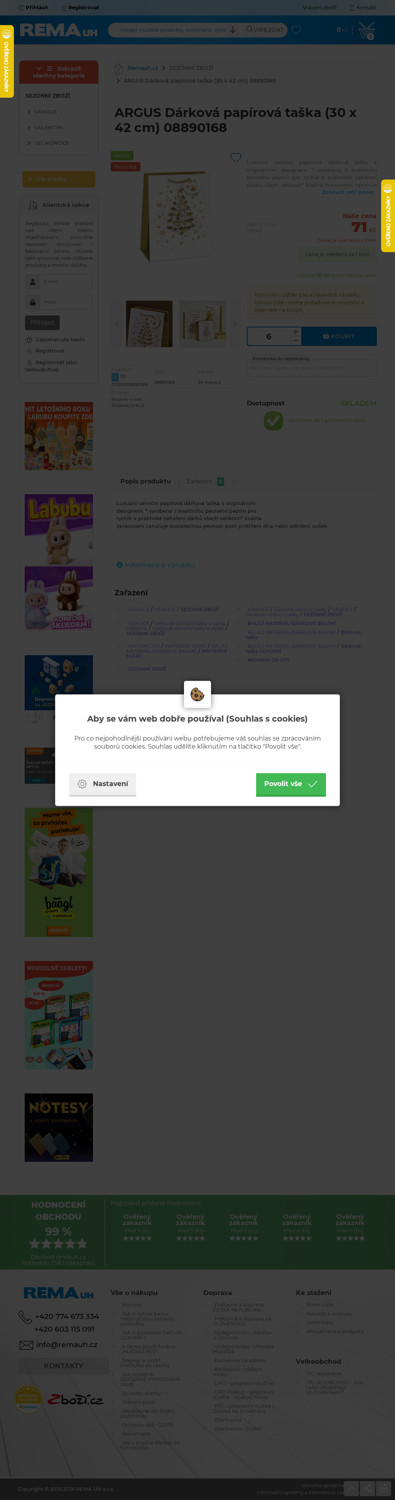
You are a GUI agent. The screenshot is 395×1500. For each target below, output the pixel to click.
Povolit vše (283, 784)
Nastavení (110, 784)
